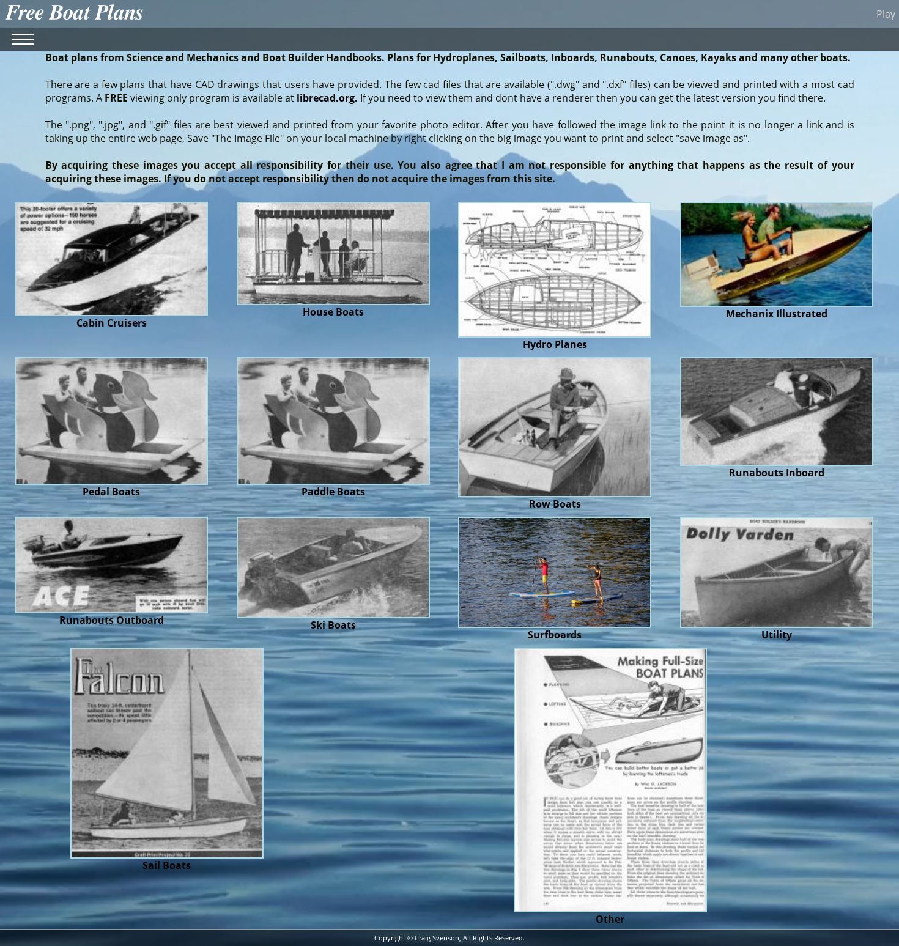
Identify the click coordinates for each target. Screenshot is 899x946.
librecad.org (326, 98)
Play (885, 14)
